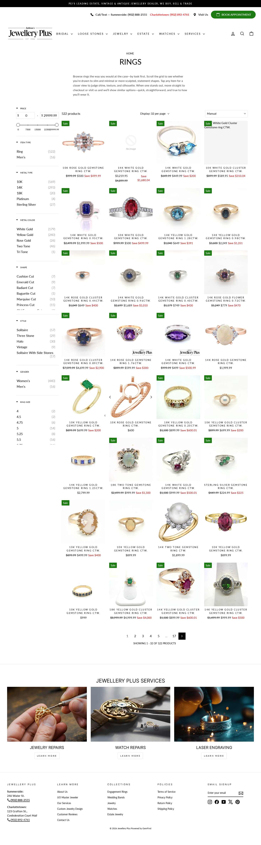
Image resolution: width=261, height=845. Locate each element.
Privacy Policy (164, 797)
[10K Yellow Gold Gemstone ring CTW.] (83, 397)
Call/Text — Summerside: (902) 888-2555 (121, 14)
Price (23, 108)
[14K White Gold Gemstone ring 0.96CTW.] (131, 272)
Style (23, 321)
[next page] (182, 636)
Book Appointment (236, 14)
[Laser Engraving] (214, 714)
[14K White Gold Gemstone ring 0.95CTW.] (83, 210)
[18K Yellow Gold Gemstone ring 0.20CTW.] (178, 397)
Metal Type (26, 173)
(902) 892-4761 (20, 819)
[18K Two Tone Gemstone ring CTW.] (131, 459)
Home (130, 53)
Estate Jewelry (115, 814)
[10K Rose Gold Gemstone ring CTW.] (83, 143)
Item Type (25, 142)
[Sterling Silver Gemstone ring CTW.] (226, 459)
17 (174, 636)
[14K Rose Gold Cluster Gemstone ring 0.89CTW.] (83, 335)
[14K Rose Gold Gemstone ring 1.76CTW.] (131, 335)
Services (193, 33)
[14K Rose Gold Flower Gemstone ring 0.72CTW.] (226, 272)
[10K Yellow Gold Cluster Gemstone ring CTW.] (226, 397)
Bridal (63, 33)
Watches (168, 33)
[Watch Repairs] (130, 714)
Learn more (214, 755)
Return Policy (164, 803)
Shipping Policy (165, 808)
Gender (24, 372)
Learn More (47, 755)
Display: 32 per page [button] (152, 113)
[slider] (18, 125)
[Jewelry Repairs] (47, 714)
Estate (144, 33)
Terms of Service (166, 791)
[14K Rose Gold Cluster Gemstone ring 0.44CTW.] (83, 272)
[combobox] (226, 113)
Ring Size (25, 402)
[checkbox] (37, 151)
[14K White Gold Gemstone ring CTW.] (131, 143)
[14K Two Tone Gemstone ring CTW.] (178, 522)
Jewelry (121, 33)
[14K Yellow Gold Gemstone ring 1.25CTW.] (83, 459)
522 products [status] (71, 113)
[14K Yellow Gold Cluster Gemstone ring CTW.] (178, 584)
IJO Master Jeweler (67, 797)
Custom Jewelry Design (70, 808)
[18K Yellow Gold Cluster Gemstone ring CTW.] (131, 584)
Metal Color (27, 220)
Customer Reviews (67, 814)
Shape (23, 267)
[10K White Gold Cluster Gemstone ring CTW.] (226, 143)
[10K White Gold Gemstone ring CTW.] (131, 210)
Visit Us (203, 14)
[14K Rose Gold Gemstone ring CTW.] (226, 335)
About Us (62, 791)
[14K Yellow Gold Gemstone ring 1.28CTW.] (178, 210)
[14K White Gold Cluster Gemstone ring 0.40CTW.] (178, 272)
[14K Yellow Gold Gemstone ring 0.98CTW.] (226, 210)
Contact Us (63, 820)
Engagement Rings (117, 791)
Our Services (64, 803)
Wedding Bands (116, 797)
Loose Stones (91, 33)
